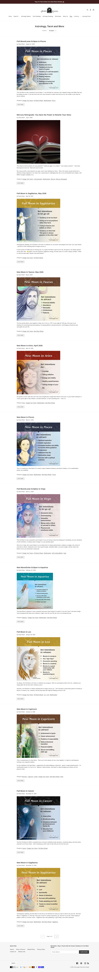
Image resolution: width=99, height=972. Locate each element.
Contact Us (13, 951)
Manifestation (47, 100)
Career (36, 776)
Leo (45, 695)
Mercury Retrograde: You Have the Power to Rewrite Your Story (44, 115)
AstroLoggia (77, 967)
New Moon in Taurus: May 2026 (30, 272)
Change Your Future (27, 100)
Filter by (44, 30)
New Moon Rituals (39, 331)
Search (12, 949)
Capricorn (30, 776)
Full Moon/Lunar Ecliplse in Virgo (31, 489)
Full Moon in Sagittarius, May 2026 (31, 193)
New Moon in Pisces (25, 417)
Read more (21, 104)
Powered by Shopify (84, 967)
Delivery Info (21, 951)
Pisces (54, 100)
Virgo (64, 553)
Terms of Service (20, 949)
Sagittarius (55, 922)
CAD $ (13, 963)
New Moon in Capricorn (27, 709)
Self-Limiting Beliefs (57, 553)
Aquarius (24, 617)
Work (61, 776)
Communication (38, 179)
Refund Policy (31, 949)
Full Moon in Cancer (25, 791)
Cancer (24, 848)
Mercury (53, 179)
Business (24, 776)
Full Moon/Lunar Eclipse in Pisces (31, 41)
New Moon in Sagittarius (27, 863)
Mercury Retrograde (61, 179)
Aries (23, 403)
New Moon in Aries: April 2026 (30, 346)
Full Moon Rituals (38, 100)
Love (48, 695)
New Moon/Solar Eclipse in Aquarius (32, 567)
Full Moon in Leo (24, 632)
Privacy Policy (41, 949)
